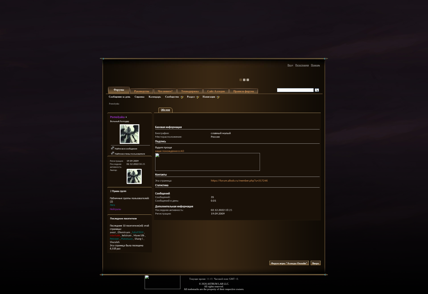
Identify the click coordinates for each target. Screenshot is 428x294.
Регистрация (302, 65)
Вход (290, 65)
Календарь (155, 96)
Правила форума (243, 91)
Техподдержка (190, 91)
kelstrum (127, 235)
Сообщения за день (119, 96)
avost (113, 232)
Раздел (191, 96)
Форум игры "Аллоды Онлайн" (289, 263)
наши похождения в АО (169, 151)
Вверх (315, 263)
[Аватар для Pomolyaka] (129, 135)
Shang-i (139, 239)
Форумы (119, 89)
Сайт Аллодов (216, 91)
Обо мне (165, 110)
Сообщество (172, 96)
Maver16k (139, 235)
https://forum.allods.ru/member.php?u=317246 (239, 180)
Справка (139, 96)
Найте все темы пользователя (129, 154)
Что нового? (165, 91)
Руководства (141, 91)
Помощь (315, 65)
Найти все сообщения (125, 149)
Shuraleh (114, 242)
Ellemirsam (124, 232)
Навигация (209, 96)
